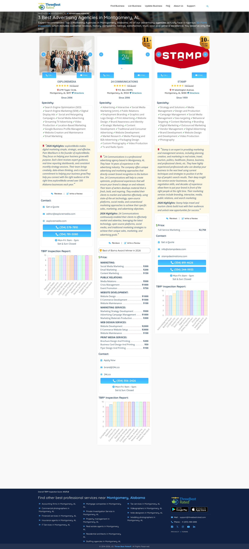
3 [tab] (68, 68)
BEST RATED (43, 13)
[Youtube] (188, 527)
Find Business (117, 5)
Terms (185, 532)
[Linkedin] (194, 527)
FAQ (168, 5)
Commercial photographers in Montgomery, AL (54, 510)
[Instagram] (183, 527)
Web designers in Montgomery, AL (146, 512)
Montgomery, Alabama (126, 497)
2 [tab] (66, 68)
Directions (79, 93)
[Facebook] (172, 527)
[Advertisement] (124, 468)
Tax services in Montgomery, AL (145, 504)
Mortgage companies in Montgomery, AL (102, 505)
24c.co (107, 374)
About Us (178, 5)
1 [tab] (64, 68)
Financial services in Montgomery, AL (58, 515)
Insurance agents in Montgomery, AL (58, 520)
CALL (50, 75)
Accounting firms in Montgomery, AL (58, 504)
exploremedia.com (56, 220)
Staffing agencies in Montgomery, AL (103, 541)
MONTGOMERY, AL (58, 13)
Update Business (153, 5)
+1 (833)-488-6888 (189, 522)
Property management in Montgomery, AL (96, 520)
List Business (134, 5)
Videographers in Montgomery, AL (146, 508)
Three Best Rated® (122, 546)
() (74, 85)
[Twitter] (177, 527)
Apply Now (109, 360)
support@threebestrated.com (193, 517)
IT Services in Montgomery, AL (55, 524)
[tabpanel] (66, 55)
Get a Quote (52, 206)
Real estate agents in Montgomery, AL (101, 528)
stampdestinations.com (174, 256)
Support (191, 5)
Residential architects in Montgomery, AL (102, 535)
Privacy (175, 532)
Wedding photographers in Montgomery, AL (141, 519)
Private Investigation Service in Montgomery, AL (99, 513)
